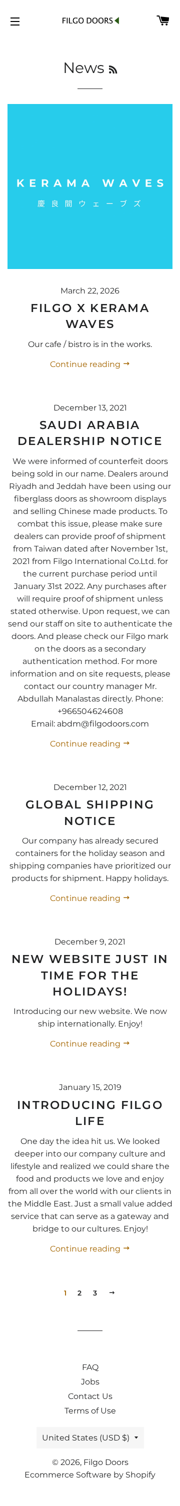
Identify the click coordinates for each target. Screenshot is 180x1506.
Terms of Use (90, 1411)
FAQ (90, 1367)
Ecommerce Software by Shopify (90, 1475)
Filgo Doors (106, 1462)
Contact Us (90, 1396)
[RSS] (113, 70)
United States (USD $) (86, 1437)
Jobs (90, 1381)
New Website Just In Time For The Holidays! (90, 975)
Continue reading (86, 364)
